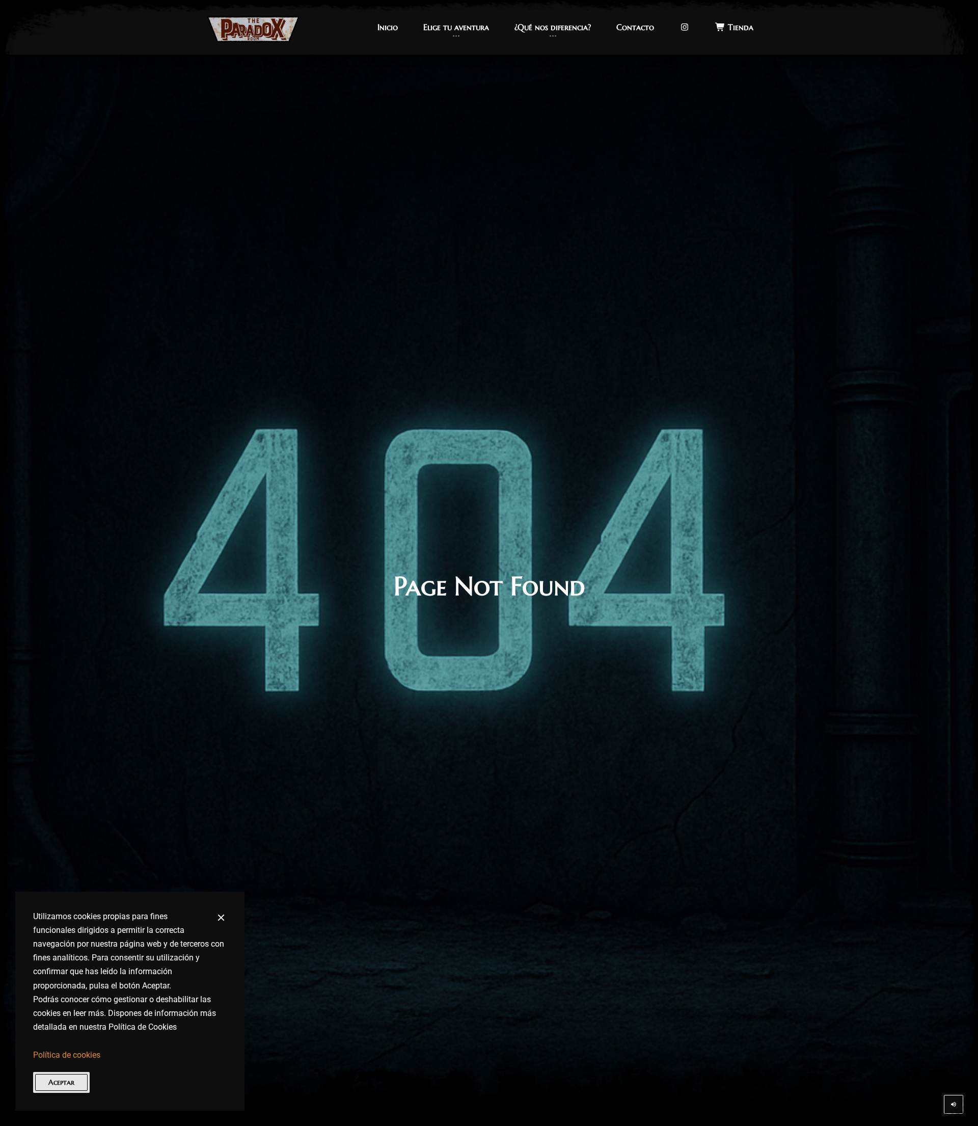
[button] (388, 27)
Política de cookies (66, 1055)
